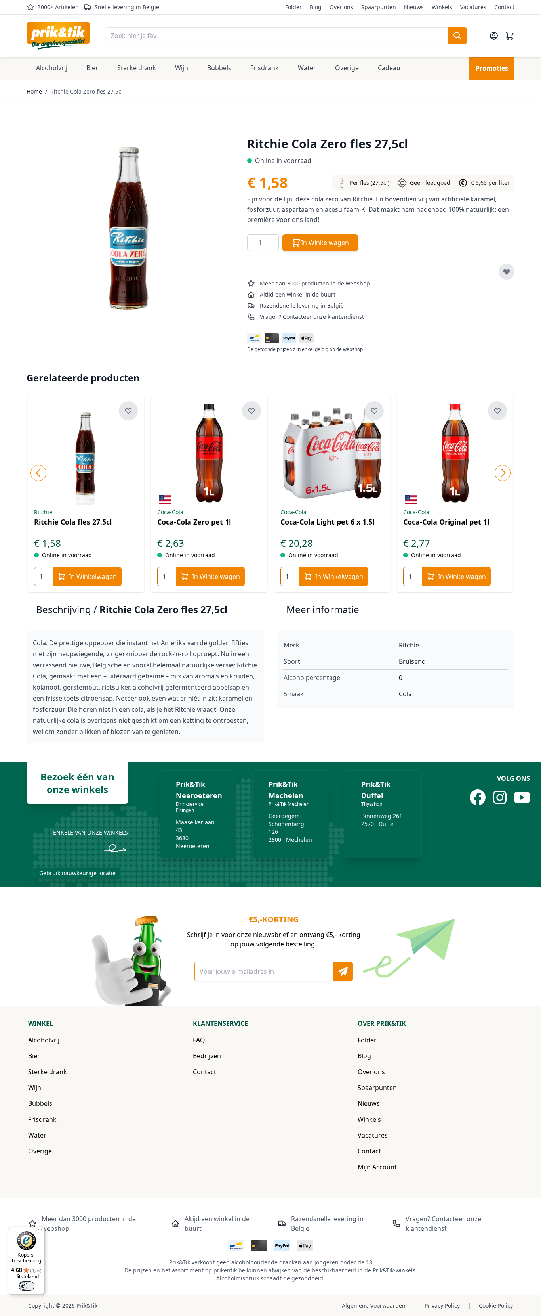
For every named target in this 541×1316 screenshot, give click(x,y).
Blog (316, 7)
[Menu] (40, 1231)
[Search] (457, 35)
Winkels (442, 7)
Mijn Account (377, 1167)
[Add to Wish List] (506, 272)
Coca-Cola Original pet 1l (446, 522)
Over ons (341, 7)
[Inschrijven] (343, 971)
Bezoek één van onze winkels (77, 783)
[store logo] (58, 36)
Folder (293, 7)
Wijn (34, 1087)
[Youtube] (522, 797)
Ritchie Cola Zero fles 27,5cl (86, 91)
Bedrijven (207, 1056)
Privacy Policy (442, 1305)
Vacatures (473, 7)
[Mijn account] (494, 35)
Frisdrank (42, 1119)
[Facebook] (478, 797)
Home (34, 91)
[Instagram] (500, 797)
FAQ (199, 1040)
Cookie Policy (496, 1305)
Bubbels (40, 1103)
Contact (504, 7)
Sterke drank (47, 1071)
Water (37, 1135)
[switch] (26, 1286)
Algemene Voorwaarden (374, 1305)
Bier (34, 1056)
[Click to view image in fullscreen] (129, 226)
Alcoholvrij (43, 1040)
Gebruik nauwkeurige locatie (77, 873)
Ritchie (409, 645)
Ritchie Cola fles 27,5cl (73, 522)
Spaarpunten (378, 7)
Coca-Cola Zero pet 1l (194, 522)
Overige (40, 1151)
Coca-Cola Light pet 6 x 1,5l (327, 522)
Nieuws (414, 7)
